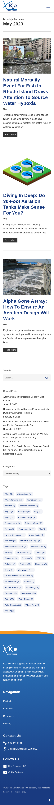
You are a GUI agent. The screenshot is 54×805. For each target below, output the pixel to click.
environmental (26, 529)
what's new (32, 605)
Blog (5, 109)
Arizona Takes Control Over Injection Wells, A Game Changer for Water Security (25, 436)
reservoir (41, 564)
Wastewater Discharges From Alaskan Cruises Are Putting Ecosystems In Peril (26, 423)
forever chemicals (14, 535)
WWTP (9, 611)
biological (24, 511)
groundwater (36, 535)
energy (9, 529)
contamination (12, 523)
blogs (9, 517)
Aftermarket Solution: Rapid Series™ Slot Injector (23, 399)
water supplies (13, 605)
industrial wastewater (15, 546)
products (25, 564)
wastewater (28, 593)
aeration (10, 506)
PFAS (40, 558)
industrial (10, 541)
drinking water (33, 523)
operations (11, 558)
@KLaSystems (15, 772)
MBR (8, 552)
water (9, 599)
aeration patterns (29, 506)
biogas (9, 511)
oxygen (27, 558)
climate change (26, 517)
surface (29, 581)
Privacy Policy (20, 792)
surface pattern (13, 587)
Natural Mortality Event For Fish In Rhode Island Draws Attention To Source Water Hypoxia (25, 91)
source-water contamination (19, 576)
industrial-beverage (30, 541)
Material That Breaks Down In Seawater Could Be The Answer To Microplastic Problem (26, 448)
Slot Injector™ (25, 570)
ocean (40, 552)
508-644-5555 (15, 743)
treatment (11, 593)
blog (37, 511)
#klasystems (24, 494)
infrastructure (38, 546)
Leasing (7, 723)
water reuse (26, 599)
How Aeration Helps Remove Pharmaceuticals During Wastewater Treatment (26, 411)
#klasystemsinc (13, 500)
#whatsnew (34, 500)
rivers (9, 570)
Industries (8, 708)
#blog (9, 494)
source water (12, 581)
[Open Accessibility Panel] (49, 800)
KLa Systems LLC (17, 766)
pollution (10, 564)
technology (32, 587)
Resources (8, 716)
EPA (42, 529)
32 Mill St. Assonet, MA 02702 (23, 749)
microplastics (24, 552)
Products (7, 701)
